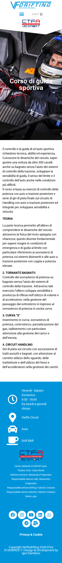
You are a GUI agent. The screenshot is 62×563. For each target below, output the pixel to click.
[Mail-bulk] (35, 523)
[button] (21, 14)
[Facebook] (13, 515)
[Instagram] (22, 515)
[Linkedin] (40, 515)
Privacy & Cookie (31, 534)
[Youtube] (31, 515)
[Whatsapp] (49, 515)
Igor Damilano (31, 553)
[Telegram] (26, 523)
